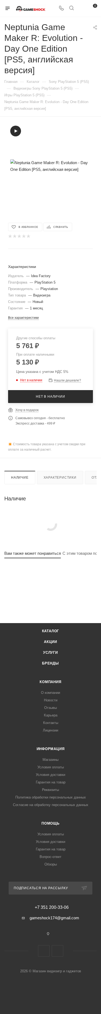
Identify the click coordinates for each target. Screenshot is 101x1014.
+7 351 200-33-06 (52, 907)
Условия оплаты (50, 767)
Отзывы (50, 708)
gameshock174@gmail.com (54, 918)
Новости (50, 700)
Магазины (50, 760)
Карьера (50, 715)
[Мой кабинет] (81, 8)
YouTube (57, 951)
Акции (50, 642)
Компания (50, 682)
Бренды (50, 663)
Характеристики (60, 477)
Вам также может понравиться (32, 553)
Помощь (50, 823)
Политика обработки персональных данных (50, 797)
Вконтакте (44, 951)
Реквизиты (50, 790)
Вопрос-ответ (50, 857)
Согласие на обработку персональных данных (50, 805)
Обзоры (50, 864)
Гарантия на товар (50, 782)
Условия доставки (50, 775)
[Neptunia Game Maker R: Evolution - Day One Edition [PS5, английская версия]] (50, 166)
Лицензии (50, 730)
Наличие (20, 477)
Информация (51, 749)
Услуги (50, 653)
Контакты (50, 723)
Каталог (50, 631)
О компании (50, 693)
